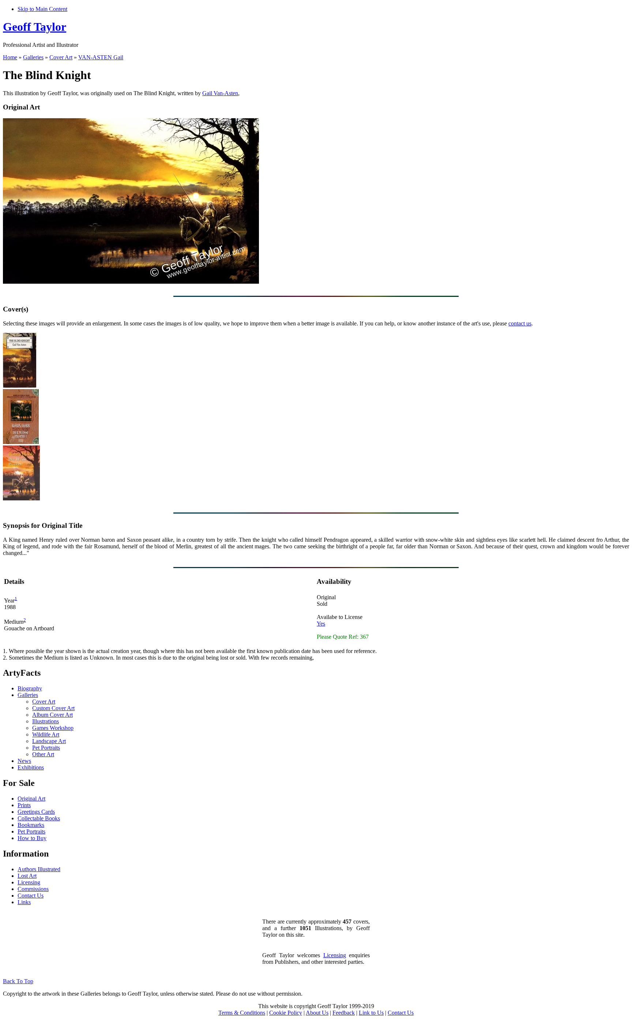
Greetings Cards (36, 812)
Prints (24, 805)
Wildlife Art (45, 734)
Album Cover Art (52, 715)
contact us (519, 323)
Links (24, 902)
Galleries (33, 57)
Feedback (343, 1013)
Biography (30, 688)
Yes (321, 623)
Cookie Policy (285, 1013)
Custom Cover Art (53, 708)
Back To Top (18, 981)
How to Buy (32, 838)
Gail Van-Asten (220, 93)
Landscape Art (49, 741)
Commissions (33, 889)
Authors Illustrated (39, 869)
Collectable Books (39, 818)
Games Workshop (53, 728)
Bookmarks (31, 825)
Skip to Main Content (42, 9)
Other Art (43, 754)
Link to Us (371, 1013)
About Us (317, 1013)
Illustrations (45, 721)
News (24, 761)
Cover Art (60, 57)
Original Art (31, 798)
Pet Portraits (46, 748)
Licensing (29, 882)
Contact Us (31, 895)
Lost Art (27, 876)
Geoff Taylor (34, 26)
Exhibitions (31, 767)
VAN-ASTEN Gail (100, 57)
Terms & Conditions (241, 1013)
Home (10, 57)
